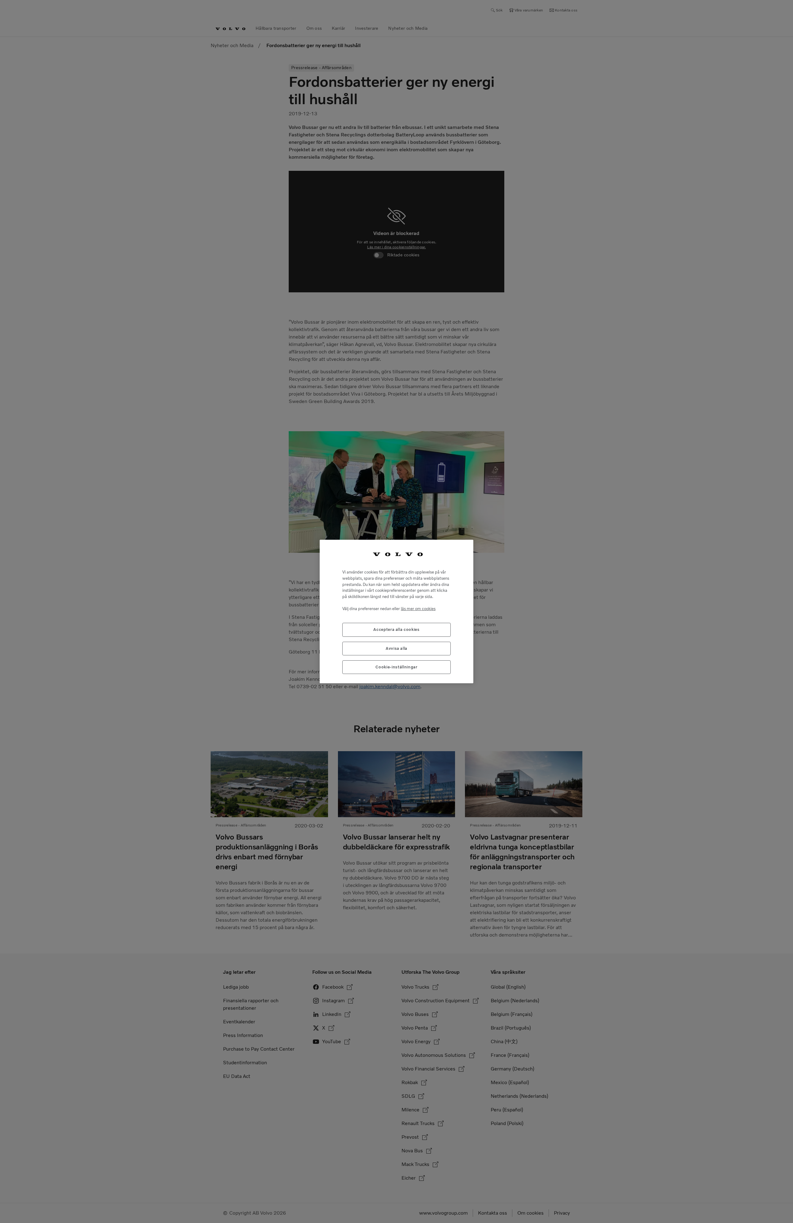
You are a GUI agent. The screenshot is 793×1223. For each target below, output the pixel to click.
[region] (396, 612)
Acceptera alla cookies (396, 629)
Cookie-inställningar (396, 667)
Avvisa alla (396, 648)
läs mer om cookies (418, 608)
